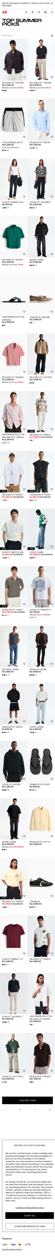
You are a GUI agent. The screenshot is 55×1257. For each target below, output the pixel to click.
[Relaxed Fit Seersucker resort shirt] (14, 354)
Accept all (29, 1215)
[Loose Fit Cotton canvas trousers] (14, 1053)
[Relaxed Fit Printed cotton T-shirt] (14, 878)
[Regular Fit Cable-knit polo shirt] (14, 586)
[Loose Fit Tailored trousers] (41, 179)
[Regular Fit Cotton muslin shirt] (41, 819)
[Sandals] (14, 294)
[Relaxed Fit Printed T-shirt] (41, 936)
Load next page (27, 1100)
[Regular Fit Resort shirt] (41, 1053)
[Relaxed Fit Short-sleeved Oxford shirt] (14, 471)
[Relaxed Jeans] (14, 646)
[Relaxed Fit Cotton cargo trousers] (41, 354)
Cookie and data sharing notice (30, 1207)
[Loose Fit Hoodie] (14, 761)
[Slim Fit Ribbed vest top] (14, 179)
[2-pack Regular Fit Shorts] (14, 119)
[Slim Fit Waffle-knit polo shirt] (14, 529)
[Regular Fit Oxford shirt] (41, 119)
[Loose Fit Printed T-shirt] (41, 586)
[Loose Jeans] (41, 529)
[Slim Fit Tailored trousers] (14, 993)
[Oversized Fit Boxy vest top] (41, 471)
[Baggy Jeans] (41, 236)
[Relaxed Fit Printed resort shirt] (41, 412)
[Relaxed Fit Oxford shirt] (14, 60)
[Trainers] (41, 878)
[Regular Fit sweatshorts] (14, 704)
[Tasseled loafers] (41, 294)
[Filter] (51, 35)
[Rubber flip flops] (41, 761)
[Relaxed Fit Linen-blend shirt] (14, 412)
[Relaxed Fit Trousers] (41, 60)
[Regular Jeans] (41, 646)
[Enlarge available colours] (4, 90)
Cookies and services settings (29, 1226)
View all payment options (12, 1249)
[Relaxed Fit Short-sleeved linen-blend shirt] (41, 993)
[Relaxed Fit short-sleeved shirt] (14, 236)
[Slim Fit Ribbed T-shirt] (14, 936)
